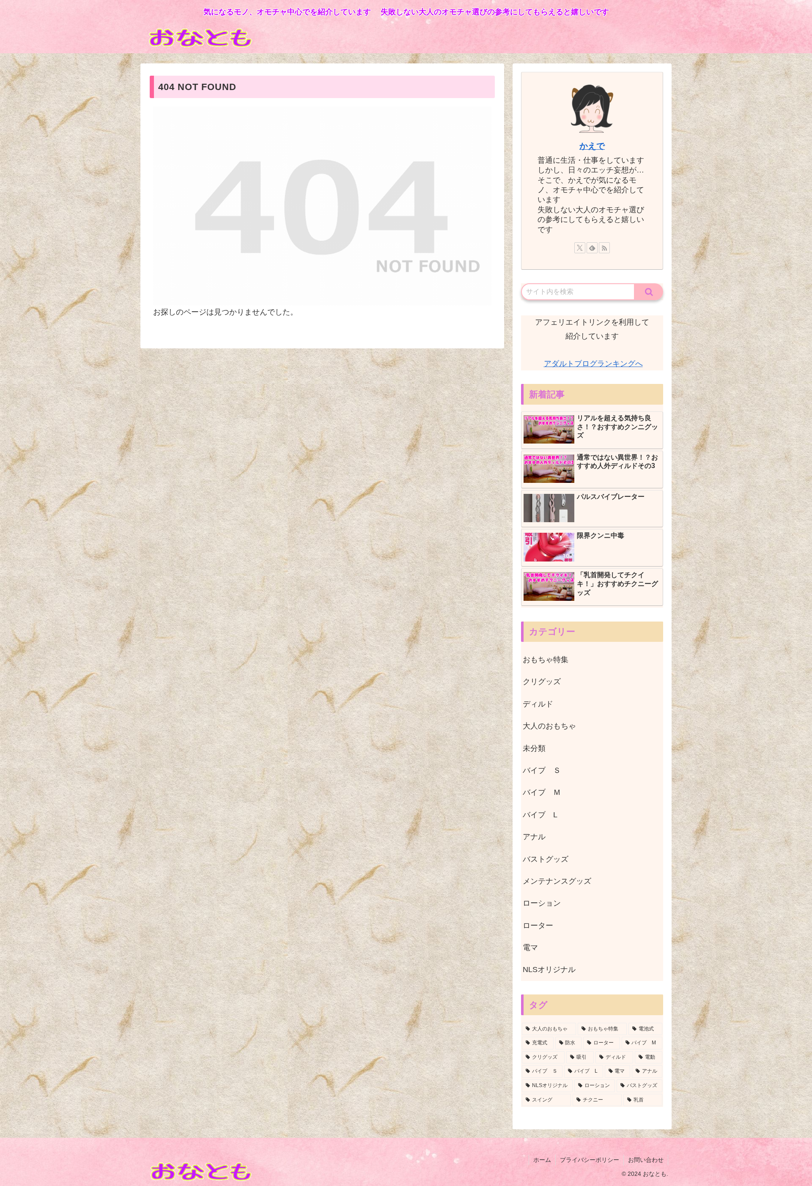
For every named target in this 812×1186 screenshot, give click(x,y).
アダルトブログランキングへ (593, 363)
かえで (592, 146)
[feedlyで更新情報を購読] (592, 247)
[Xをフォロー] (579, 247)
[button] (649, 291)
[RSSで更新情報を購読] (604, 247)
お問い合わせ (646, 1159)
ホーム (542, 1159)
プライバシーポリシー (589, 1159)
